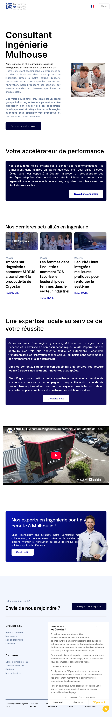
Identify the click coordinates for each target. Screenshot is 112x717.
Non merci (58, 702)
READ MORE (12, 293)
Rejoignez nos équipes (89, 606)
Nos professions (13, 673)
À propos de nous (14, 632)
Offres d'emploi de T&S (17, 662)
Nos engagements (14, 640)
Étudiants (10, 669)
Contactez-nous (56, 398)
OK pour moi (99, 702)
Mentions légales (34, 705)
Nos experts (11, 636)
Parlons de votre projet (23, 126)
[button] (105, 708)
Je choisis (78, 702)
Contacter (10, 643)
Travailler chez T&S (15, 665)
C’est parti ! (22, 552)
